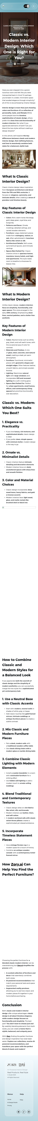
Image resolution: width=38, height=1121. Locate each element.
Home (9, 1099)
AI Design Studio (12, 1102)
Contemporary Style (20, 26)
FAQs (21, 1100)
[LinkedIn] (29, 1112)
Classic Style (7, 26)
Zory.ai (17, 864)
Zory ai (20, 965)
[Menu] (33, 6)
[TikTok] (24, 1112)
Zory (8, 1036)
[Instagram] (18, 1112)
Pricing (9, 1105)
